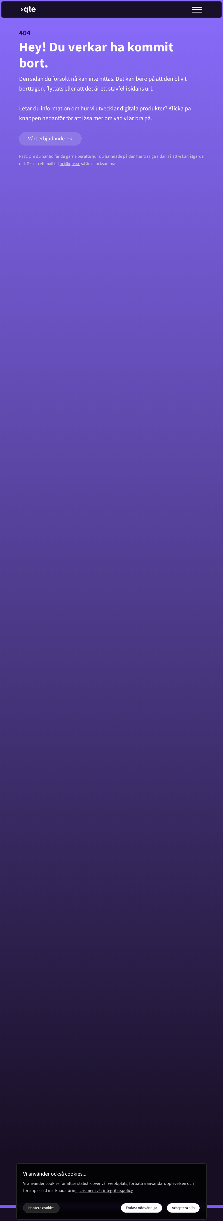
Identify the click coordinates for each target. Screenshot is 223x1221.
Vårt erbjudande (46, 138)
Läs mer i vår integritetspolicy (106, 1191)
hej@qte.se (70, 164)
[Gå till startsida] (33, 9)
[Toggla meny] (197, 9)
